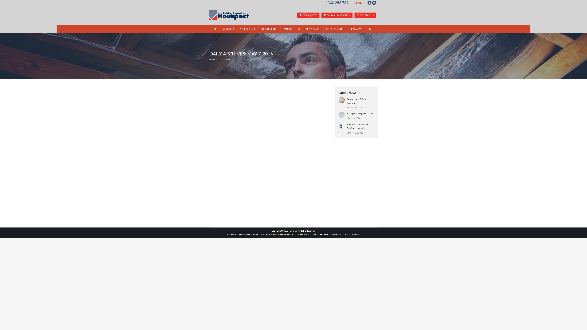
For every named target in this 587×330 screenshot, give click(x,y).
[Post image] (342, 100)
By (236, 204)
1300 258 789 (337, 2)
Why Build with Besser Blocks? (234, 199)
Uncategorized (219, 204)
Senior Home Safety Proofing (356, 101)
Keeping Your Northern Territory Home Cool (358, 126)
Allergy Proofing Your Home (360, 113)
